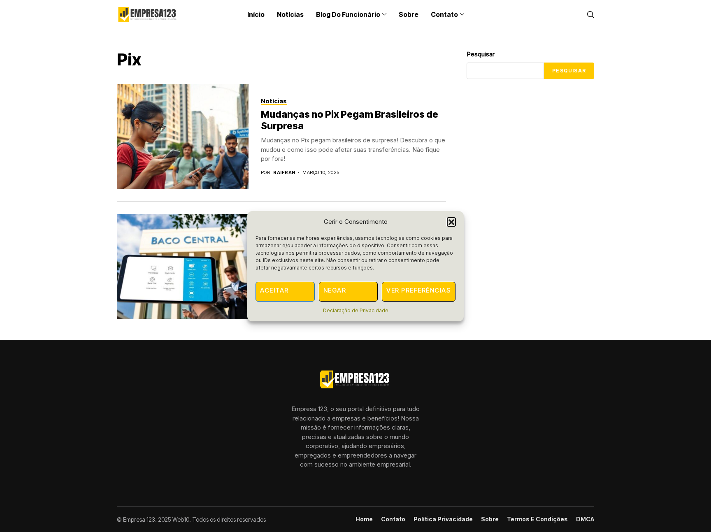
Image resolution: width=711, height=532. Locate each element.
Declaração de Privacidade (355, 310)
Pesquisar (481, 54)
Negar (334, 290)
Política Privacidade (443, 519)
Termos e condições (537, 519)
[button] (451, 222)
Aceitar (274, 290)
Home (364, 519)
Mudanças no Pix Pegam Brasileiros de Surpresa (349, 120)
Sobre (490, 519)
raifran (284, 172)
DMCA (585, 519)
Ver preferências (418, 290)
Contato (393, 519)
